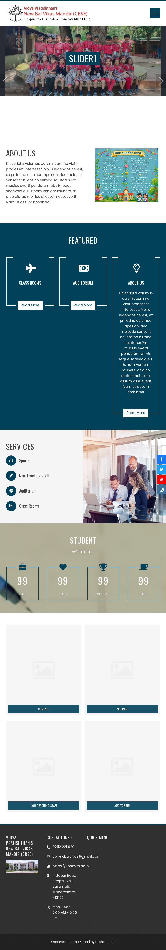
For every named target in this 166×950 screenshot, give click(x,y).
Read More (30, 305)
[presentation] (5, 81)
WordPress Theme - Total (70, 942)
